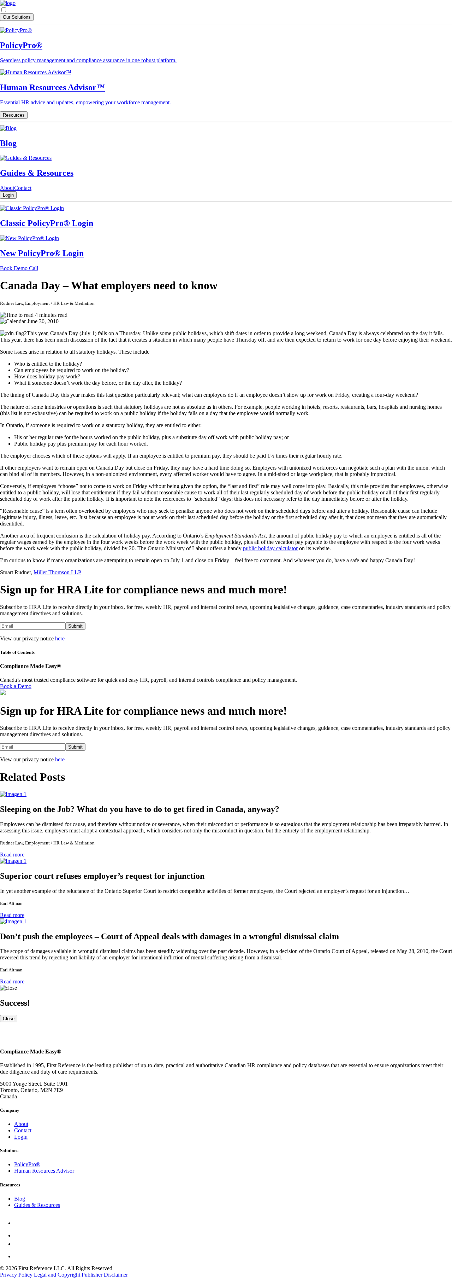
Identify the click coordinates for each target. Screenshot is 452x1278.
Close (8, 1018)
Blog (19, 1199)
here (60, 638)
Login (8, 195)
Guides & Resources (37, 1205)
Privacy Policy (16, 1275)
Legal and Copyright (57, 1275)
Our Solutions (17, 17)
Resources (14, 115)
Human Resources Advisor (44, 1171)
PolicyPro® (27, 1164)
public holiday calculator (270, 548)
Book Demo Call (19, 268)
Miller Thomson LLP (57, 572)
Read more (12, 855)
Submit (75, 626)
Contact (22, 188)
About (7, 188)
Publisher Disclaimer (105, 1275)
